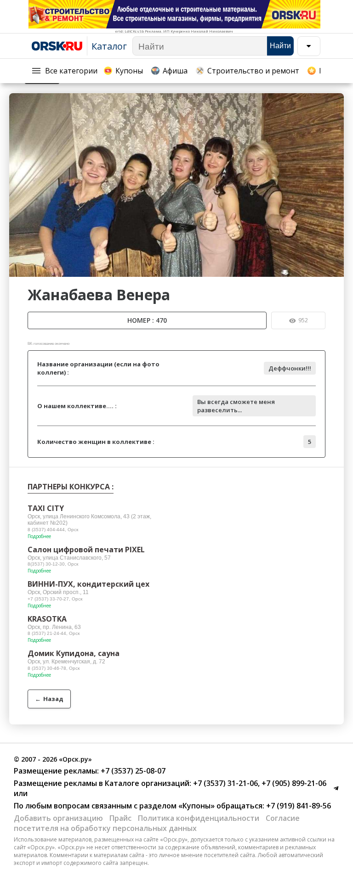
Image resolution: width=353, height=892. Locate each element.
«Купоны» (196, 806)
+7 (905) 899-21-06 (293, 783)
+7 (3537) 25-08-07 (132, 771)
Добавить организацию (58, 818)
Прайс (120, 818)
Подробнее (39, 536)
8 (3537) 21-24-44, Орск (54, 633)
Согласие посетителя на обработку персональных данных (157, 823)
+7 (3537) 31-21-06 (224, 783)
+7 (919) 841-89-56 (297, 806)
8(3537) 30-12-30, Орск (53, 564)
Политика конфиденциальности (198, 818)
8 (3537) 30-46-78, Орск (54, 668)
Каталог (109, 46)
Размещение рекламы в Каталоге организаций (101, 783)
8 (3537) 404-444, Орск (53, 529)
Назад (49, 699)
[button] (335, 101)
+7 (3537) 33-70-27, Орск (55, 598)
